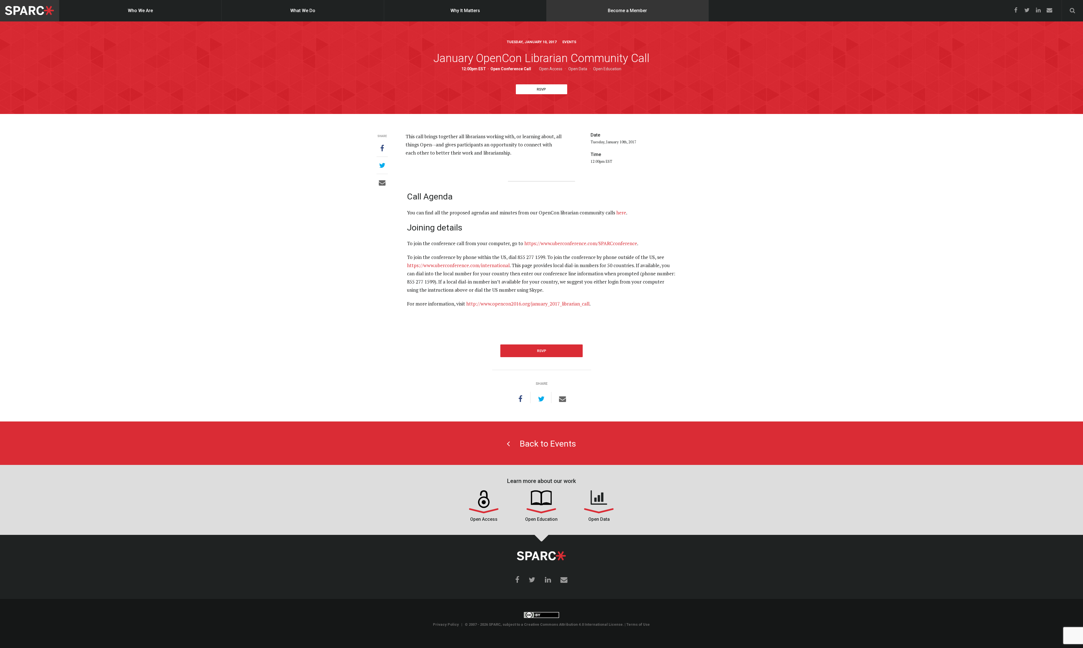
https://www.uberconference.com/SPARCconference (580, 243)
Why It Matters (465, 10)
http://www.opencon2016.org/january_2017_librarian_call (527, 303)
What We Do (302, 10)
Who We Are (140, 10)
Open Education (607, 69)
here (621, 212)
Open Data (577, 69)
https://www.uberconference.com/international (458, 265)
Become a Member (627, 10)
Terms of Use (638, 624)
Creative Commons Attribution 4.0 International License (573, 624)
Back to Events (543, 444)
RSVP (541, 89)
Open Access (550, 69)
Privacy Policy (446, 624)
